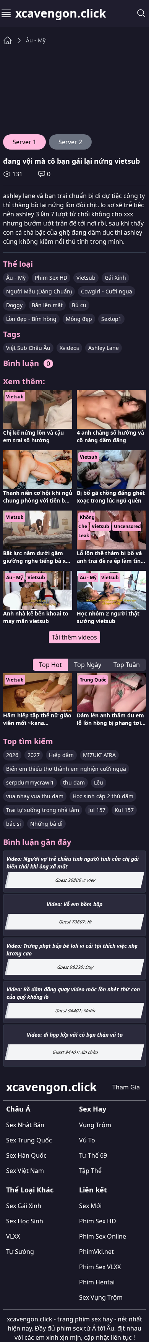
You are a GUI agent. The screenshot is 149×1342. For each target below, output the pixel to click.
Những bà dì (46, 823)
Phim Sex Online (102, 1236)
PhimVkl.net (96, 1251)
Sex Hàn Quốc (26, 1155)
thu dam (74, 782)
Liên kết (93, 1189)
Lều (98, 782)
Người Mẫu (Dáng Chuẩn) (39, 291)
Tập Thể (90, 1170)
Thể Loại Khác (29, 1189)
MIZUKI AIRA (99, 755)
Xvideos (69, 347)
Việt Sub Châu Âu (28, 347)
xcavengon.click (60, 13)
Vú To (87, 1140)
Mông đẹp (79, 318)
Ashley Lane (103, 347)
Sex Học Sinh (24, 1221)
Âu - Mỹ (35, 40)
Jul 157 (96, 810)
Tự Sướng (20, 1251)
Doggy (14, 305)
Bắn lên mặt (47, 305)
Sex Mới (90, 1206)
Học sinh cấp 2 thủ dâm (103, 796)
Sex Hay (92, 1108)
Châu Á (18, 1108)
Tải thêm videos (74, 637)
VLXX (13, 1236)
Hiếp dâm (61, 755)
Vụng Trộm (95, 1125)
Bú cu (79, 305)
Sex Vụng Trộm (101, 1297)
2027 (34, 755)
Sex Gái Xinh (23, 1206)
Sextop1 (111, 318)
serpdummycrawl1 (30, 782)
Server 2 (70, 142)
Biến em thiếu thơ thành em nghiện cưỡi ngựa (66, 768)
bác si (13, 823)
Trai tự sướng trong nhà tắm (42, 810)
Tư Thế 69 (93, 1155)
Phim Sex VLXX (100, 1267)
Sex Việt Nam (25, 1170)
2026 (12, 755)
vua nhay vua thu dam (34, 796)
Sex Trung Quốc (29, 1140)
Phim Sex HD (51, 277)
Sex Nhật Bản (25, 1125)
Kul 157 (124, 810)
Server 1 (24, 142)
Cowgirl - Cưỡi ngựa (106, 291)
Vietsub (86, 277)
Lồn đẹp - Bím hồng (31, 318)
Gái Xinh (115, 277)
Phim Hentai (97, 1282)
